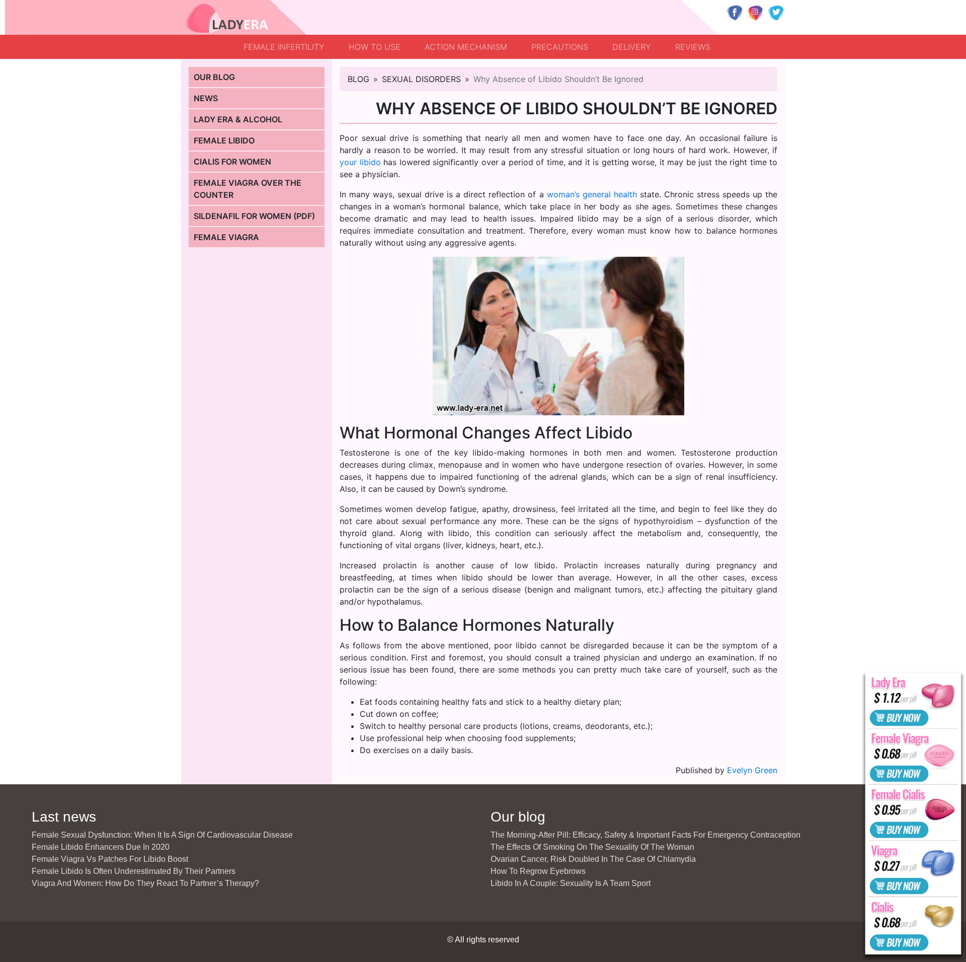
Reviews (692, 47)
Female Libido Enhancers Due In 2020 (101, 847)
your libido (360, 162)
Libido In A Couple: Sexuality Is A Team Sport (571, 883)
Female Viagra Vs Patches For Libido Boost (110, 859)
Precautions (559, 47)
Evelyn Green (752, 770)
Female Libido (224, 140)
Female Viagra (226, 237)
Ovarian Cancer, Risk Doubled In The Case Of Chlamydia (593, 859)
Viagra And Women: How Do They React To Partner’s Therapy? (145, 883)
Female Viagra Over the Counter (247, 189)
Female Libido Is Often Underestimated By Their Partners (133, 871)
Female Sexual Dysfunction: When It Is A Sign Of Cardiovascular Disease (162, 835)
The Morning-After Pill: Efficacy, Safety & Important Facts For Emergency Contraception (645, 835)
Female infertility (284, 47)
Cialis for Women (232, 162)
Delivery (631, 47)
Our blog (214, 77)
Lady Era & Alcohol (238, 119)
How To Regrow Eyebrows (538, 871)
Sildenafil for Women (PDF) (254, 216)
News (206, 98)
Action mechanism (466, 47)
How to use (374, 47)
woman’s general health (592, 194)
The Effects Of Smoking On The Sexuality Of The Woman (592, 847)
